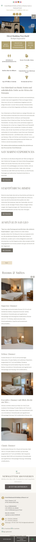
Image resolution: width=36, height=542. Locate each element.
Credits (24, 535)
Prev (31, 277)
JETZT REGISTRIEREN (18, 487)
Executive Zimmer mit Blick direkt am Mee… (16, 401)
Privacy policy (19, 535)
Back (6, 262)
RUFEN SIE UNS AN (30, 45)
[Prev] (3, 26)
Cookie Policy (13, 535)
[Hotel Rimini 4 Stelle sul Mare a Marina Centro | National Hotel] (17, 6)
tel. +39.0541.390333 (11, 520)
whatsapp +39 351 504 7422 (13, 522)
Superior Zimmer (9, 305)
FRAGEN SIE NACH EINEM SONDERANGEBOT (18, 45)
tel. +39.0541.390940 (11, 518)
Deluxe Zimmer (8, 354)
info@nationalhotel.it (28, 522)
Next (34, 277)
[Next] (33, 26)
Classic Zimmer (8, 445)
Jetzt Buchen (6, 45)
